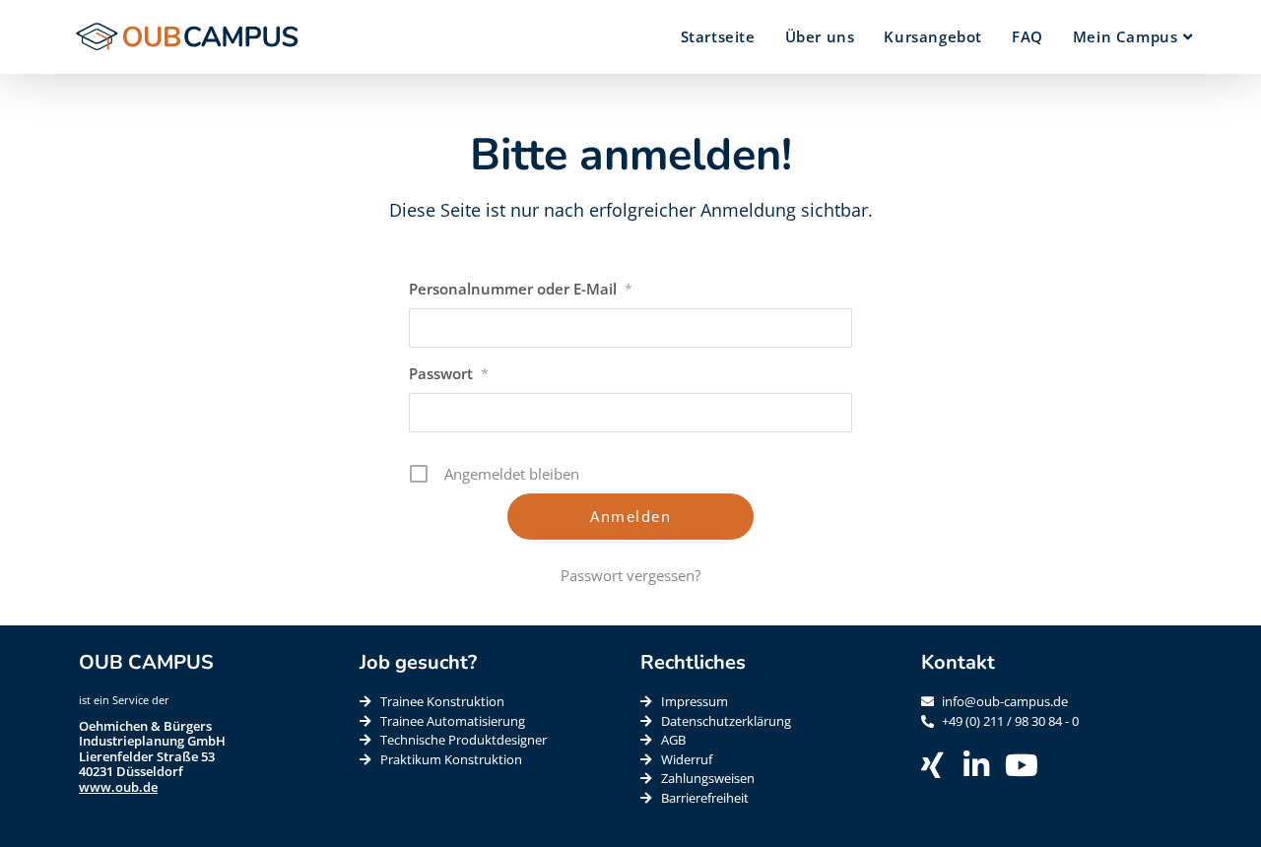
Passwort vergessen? (630, 575)
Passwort (449, 373)
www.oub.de (118, 787)
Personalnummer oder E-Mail (520, 288)
